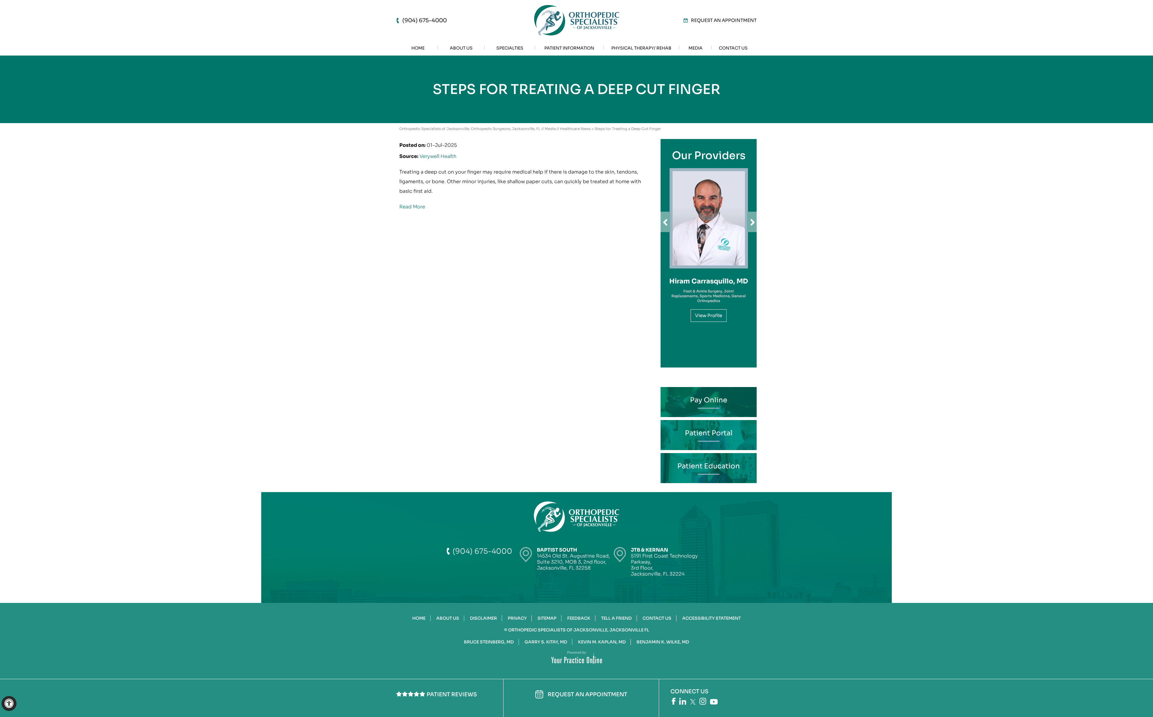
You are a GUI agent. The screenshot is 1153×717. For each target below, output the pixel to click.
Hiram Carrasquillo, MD (708, 281)
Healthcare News (575, 128)
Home (418, 618)
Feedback (578, 618)
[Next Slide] (752, 222)
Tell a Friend (616, 618)
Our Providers (709, 155)
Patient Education (708, 466)
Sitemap (546, 618)
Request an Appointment (724, 20)
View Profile (708, 315)
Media (550, 128)
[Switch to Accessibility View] (9, 703)
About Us (447, 618)
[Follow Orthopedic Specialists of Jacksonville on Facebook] (674, 701)
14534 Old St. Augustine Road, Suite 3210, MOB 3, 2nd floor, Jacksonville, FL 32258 (573, 559)
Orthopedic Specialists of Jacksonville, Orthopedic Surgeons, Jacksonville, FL (469, 128)
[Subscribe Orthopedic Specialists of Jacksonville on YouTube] (714, 702)
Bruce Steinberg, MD (489, 642)
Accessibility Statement (711, 618)
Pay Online (708, 400)
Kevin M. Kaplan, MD (602, 642)
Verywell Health (437, 156)
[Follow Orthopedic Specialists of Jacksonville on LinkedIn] (682, 701)
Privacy (517, 618)
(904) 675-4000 (424, 20)
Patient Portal (709, 433)
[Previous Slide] (665, 222)
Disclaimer (483, 618)
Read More (412, 207)
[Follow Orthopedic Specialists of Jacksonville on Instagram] (702, 701)
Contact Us (657, 618)
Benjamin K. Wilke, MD (663, 642)
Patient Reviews (452, 694)
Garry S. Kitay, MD (546, 642)
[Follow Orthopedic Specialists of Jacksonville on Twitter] (693, 702)
